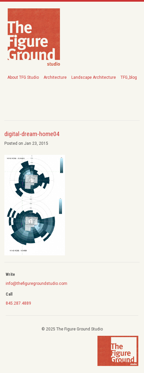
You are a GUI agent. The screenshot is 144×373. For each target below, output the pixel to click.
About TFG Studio (23, 77)
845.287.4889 (18, 303)
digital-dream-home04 (31, 134)
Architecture (55, 77)
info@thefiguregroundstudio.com (36, 283)
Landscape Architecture (93, 77)
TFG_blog (129, 77)
